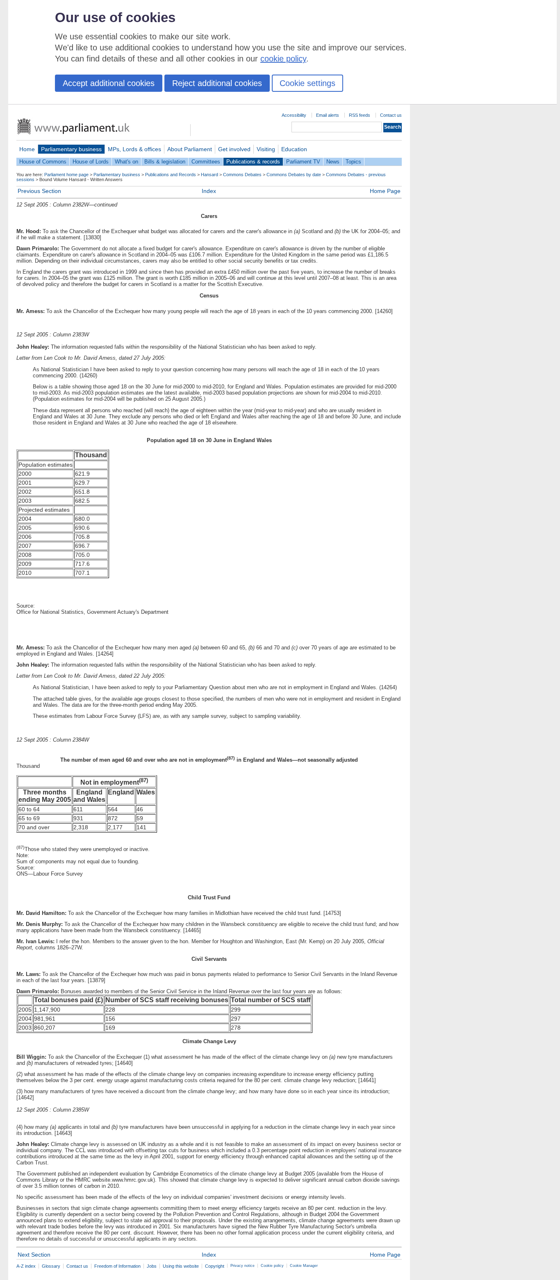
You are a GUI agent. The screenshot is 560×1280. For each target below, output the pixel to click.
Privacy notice (242, 1266)
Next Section (34, 1254)
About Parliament (189, 149)
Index (209, 191)
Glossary (51, 1266)
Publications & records (253, 162)
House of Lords (91, 162)
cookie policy (283, 58)
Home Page (385, 191)
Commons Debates (242, 174)
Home (27, 149)
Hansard (209, 174)
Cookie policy (272, 1266)
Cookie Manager (304, 1266)
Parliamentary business (71, 149)
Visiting (266, 149)
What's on (126, 162)
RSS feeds (359, 115)
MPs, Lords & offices (134, 149)
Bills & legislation (164, 162)
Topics (353, 162)
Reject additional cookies (217, 83)
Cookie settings (307, 83)
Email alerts (327, 115)
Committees (205, 162)
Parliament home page (66, 174)
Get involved (234, 149)
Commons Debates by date (293, 174)
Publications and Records (170, 174)
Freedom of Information (117, 1266)
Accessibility (294, 115)
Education (294, 149)
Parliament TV (303, 162)
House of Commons (42, 162)
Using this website (181, 1266)
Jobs (152, 1266)
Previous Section (39, 191)
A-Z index (26, 1266)
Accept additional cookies (109, 83)
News (332, 162)
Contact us (391, 115)
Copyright (214, 1266)
